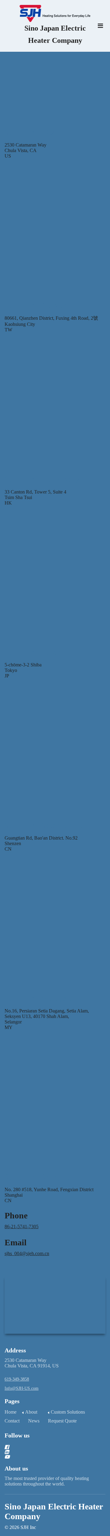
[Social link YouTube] (48, 1456)
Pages (12, 1401)
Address (15, 1350)
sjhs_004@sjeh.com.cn (27, 1253)
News (33, 1420)
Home (10, 1412)
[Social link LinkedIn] (48, 1451)
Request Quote (62, 1420)
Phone (16, 1215)
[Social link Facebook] (48, 1447)
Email (16, 1242)
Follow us (17, 1435)
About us (16, 1468)
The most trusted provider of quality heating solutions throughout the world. (47, 1481)
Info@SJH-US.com (21, 1388)
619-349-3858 (17, 1379)
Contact (12, 1420)
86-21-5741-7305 (21, 1226)
